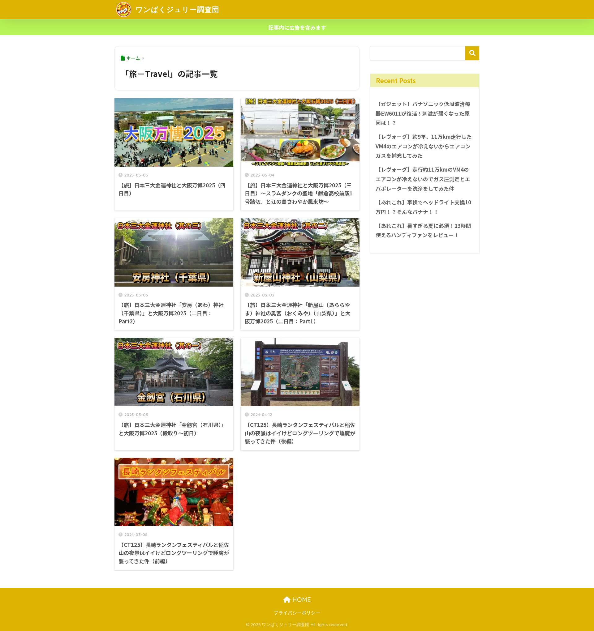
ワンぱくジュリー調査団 (176, 9)
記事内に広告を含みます (297, 27)
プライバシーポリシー (297, 612)
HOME (301, 599)
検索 (472, 53)
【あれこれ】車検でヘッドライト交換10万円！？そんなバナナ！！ (423, 206)
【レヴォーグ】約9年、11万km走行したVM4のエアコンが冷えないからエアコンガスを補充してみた (424, 146)
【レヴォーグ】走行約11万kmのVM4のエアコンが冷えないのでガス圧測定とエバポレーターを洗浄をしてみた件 (423, 179)
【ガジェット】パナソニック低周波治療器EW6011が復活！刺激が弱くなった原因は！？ (423, 113)
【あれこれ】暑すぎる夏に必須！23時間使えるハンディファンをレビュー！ (423, 230)
